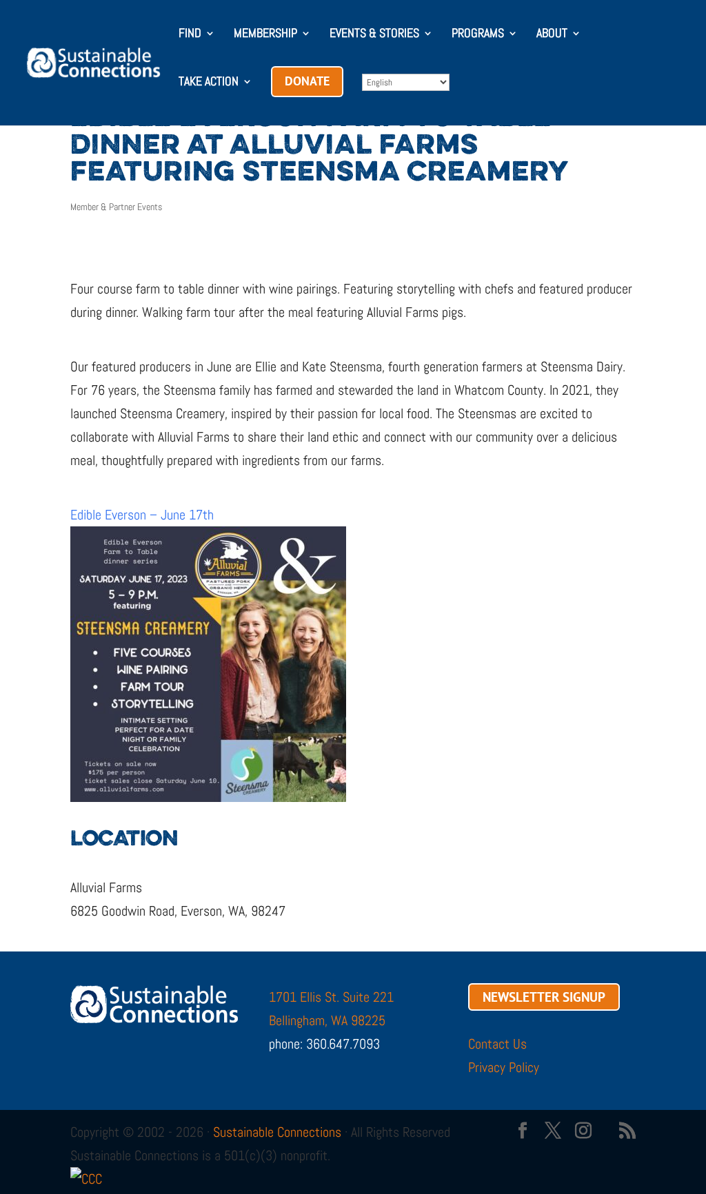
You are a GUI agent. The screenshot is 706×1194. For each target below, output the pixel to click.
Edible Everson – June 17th (142, 515)
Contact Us (497, 1044)
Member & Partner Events (116, 206)
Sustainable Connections (277, 1132)
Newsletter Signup (544, 997)
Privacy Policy (503, 1067)
